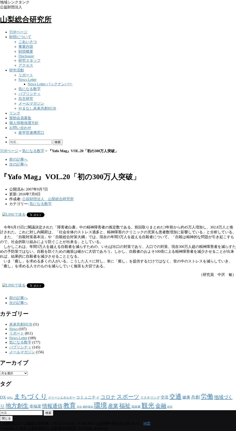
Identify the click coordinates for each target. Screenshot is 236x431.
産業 (113, 406)
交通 (175, 396)
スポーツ (128, 397)
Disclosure (26, 56)
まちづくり (30, 396)
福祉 (125, 406)
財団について (20, 37)
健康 (186, 397)
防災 (169, 407)
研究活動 (16, 70)
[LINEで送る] (14, 214)
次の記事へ (18, 164)
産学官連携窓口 (31, 133)
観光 (148, 405)
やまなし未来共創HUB (37, 108)
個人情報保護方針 (24, 123)
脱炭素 (136, 406)
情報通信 (52, 406)
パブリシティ (29, 94)
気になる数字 (29, 89)
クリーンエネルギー (61, 397)
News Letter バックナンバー (50, 84)
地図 (146, 423)
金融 (160, 406)
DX (3, 397)
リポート (25, 75)
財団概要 (25, 51)
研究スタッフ (29, 60)
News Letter (27, 80)
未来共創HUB (20, 324)
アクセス (25, 65)
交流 (164, 397)
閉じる (6, 418)
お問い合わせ (20, 128)
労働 (207, 396)
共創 (195, 397)
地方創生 (17, 406)
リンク (14, 113)
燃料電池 (88, 407)
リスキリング (150, 397)
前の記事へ (18, 159)
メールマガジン (31, 103)
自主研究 (25, 99)
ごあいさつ (27, 42)
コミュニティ (88, 397)
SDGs (10, 398)
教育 (69, 405)
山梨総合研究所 (26, 19)
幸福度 (35, 406)
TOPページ (18, 32)
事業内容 (25, 47)
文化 (79, 407)
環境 (100, 405)
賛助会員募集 (20, 118)
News (13, 329)
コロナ (108, 397)
